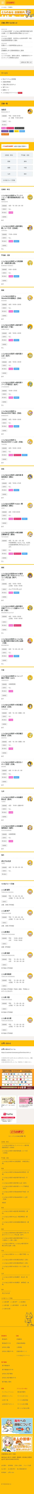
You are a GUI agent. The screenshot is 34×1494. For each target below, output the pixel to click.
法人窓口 (3, 1469)
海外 (25, 174)
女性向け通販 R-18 (7, 1351)
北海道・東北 (9, 155)
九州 (9, 174)
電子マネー (6, 87)
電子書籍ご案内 (6, 1382)
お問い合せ (11, 1472)
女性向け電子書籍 (7, 1373)
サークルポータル (22, 1396)
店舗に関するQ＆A (8, 84)
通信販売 (4, 1339)
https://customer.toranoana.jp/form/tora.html (15, 1052)
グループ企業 (27, 1465)
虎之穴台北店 (6, 1293)
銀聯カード (6, 90)
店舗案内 (10, 7)
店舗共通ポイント (22, 1351)
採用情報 (10, 1465)
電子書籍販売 (6, 1365)
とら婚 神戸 (13, 1302)
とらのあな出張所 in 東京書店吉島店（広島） (15, 1259)
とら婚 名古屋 (6, 1308)
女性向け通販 (6, 1347)
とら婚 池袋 (5, 1305)
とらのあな (4, 7)
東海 (25, 161)
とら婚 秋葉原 (14, 1305)
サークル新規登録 (22, 1400)
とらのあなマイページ (9, 92)
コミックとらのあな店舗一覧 (17, 1136)
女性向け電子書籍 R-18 (9, 1377)
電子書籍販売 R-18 (7, 1369)
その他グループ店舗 (9, 180)
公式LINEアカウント (8, 1404)
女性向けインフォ (7, 1396)
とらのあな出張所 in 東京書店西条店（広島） (15, 1263)
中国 (25, 167)
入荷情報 (19, 1347)
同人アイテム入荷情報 (9, 79)
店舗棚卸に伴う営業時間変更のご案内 (12, 50)
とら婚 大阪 (23, 1305)
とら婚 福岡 (5, 1302)
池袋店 (4, 1202)
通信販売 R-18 (6, 1343)
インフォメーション (8, 1392)
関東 (9, 161)
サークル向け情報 (22, 1404)
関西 (9, 167)
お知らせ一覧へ (25, 62)
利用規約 (3, 1472)
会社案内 (3, 1465)
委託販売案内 (21, 1392)
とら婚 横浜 (22, 1302)
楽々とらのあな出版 (23, 1408)
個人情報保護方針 (22, 1469)
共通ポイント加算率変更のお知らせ (11, 45)
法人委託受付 (11, 1469)
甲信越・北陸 (25, 155)
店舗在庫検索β (21, 1343)
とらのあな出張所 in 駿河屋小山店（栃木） (15, 1183)
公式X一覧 (5, 1400)
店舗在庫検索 (7, 82)
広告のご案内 (18, 1465)
